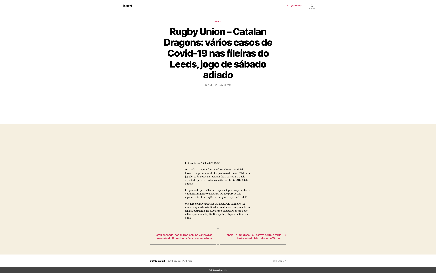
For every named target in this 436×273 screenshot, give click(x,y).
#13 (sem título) (294, 5)
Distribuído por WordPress (179, 261)
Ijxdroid (127, 5)
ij (211, 85)
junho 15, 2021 (225, 85)
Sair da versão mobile (218, 270)
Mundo (218, 21)
